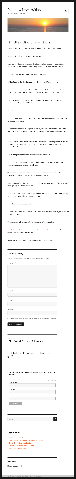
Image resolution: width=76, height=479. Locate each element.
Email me (11, 230)
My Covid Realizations (17, 448)
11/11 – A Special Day (16, 438)
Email (10, 300)
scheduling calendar (49, 230)
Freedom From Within (24, 10)
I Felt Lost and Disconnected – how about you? (26, 440)
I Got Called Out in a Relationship (21, 446)
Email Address (32, 382)
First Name (12, 389)
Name (10, 291)
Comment (12, 263)
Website (11, 309)
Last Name (12, 396)
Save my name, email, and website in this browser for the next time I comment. (33, 319)
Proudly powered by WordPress (31, 476)
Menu (64, 11)
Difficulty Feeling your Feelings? (21, 443)
